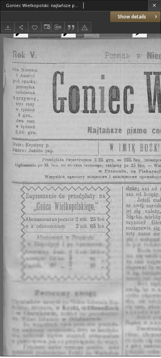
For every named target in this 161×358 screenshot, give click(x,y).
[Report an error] (84, 27)
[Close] (154, 5)
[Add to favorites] (34, 27)
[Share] (21, 27)
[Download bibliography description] (57, 27)
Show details (132, 16)
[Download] (7, 27)
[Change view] (46, 27)
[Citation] (71, 27)
